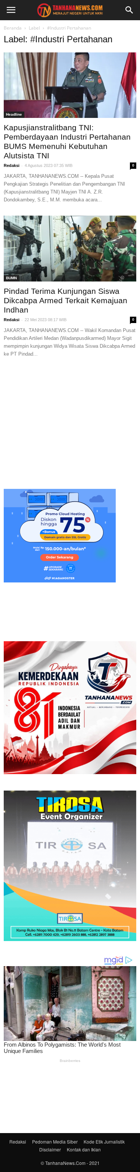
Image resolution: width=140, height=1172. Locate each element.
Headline (14, 114)
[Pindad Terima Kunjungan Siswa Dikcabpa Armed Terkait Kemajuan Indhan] (70, 248)
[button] (129, 10)
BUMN (11, 278)
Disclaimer (50, 1149)
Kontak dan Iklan (84, 1149)
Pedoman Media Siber (55, 1141)
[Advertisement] (70, 422)
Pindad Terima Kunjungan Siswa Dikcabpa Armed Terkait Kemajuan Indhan (65, 300)
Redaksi (11, 165)
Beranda (13, 28)
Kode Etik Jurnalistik (104, 1141)
